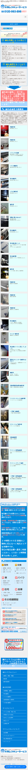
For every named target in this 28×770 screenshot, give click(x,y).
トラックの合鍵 (14, 152)
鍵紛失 (12, 372)
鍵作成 (12, 204)
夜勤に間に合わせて (15, 217)
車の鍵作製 (13, 256)
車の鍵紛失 (13, 178)
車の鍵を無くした (15, 243)
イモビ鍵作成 (14, 191)
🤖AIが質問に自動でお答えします (15, 767)
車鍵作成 (12, 127)
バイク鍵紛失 (14, 165)
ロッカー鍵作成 (14, 333)
